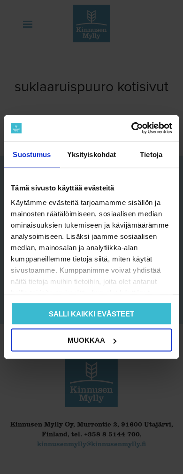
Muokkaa (86, 340)
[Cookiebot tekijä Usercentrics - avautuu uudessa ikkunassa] (131, 128)
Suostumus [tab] (32, 154)
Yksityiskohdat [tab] (91, 154)
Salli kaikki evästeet (91, 313)
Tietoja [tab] (151, 154)
